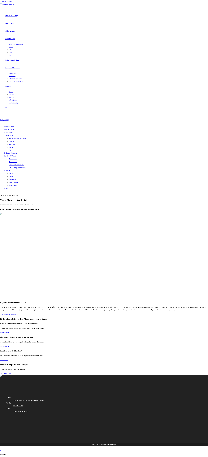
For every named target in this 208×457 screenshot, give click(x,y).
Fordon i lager (9, 129)
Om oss (11, 173)
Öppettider (12, 179)
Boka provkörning (10, 153)
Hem (6, 188)
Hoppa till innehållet (6, 1)
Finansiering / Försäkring (17, 168)
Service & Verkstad (10, 156)
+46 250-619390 (18, 406)
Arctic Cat (12, 144)
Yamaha (11, 141)
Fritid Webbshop (9, 127)
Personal (11, 176)
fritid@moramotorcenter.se (21, 411)
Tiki (10, 150)
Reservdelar (13, 162)
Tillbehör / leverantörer (16, 165)
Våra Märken (8, 135)
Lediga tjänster (14, 182)
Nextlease (113, 444)
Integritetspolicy (14, 185)
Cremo (11, 147)
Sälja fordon (8, 132)
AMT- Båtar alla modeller (17, 138)
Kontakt (7, 170)
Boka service (13, 159)
